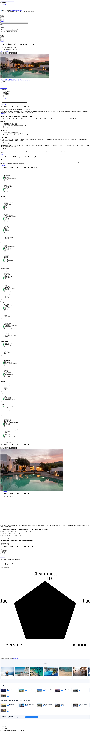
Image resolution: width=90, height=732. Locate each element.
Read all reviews (3, 88)
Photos (16, 80)
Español (4, 6)
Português (5, 8)
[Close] (1, 24)
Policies (24, 80)
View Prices (10, 561)
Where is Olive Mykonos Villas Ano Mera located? (11, 538)
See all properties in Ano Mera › (16, 10)
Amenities (12, 80)
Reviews (28, 80)
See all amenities (3, 98)
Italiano (4, 5)
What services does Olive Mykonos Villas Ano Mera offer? (13, 535)
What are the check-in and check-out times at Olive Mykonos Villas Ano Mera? (17, 531)
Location (19, 80)
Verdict (6, 80)
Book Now (2, 21)
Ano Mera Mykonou (4, 726)
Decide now (2, 154)
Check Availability (4, 51)
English (4, 4)
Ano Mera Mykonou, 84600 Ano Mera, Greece (11, 49)
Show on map (3, 104)
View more (2, 557)
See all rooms (3, 165)
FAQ (22, 80)
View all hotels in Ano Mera (31, 717)
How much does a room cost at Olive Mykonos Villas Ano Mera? (14, 536)
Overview (2, 80)
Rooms (9, 80)
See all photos (4, 491)
